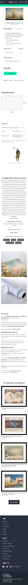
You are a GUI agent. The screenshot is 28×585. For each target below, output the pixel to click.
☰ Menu (2, 2)
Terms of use (6, 548)
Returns (4, 531)
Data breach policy (7, 551)
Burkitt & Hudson (6, 467)
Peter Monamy (14, 24)
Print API (5, 582)
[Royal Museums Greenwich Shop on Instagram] (11, 567)
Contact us (5, 524)
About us (5, 521)
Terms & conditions (7, 543)
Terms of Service (7, 556)
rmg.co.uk (18, 566)
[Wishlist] (23, 2)
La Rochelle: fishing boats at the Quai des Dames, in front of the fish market (14, 493)
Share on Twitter (20, 80)
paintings (18, 242)
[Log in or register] (21, 2)
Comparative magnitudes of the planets (11, 436)
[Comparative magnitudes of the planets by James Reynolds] (14, 424)
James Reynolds (5, 437)
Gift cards (5, 534)
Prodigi (10, 582)
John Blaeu (4, 409)
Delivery (3, 366)
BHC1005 (6, 239)
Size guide (21, 48)
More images (14, 502)
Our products (6, 526)
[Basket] (26, 2)
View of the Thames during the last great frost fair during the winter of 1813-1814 (14, 465)
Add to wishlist (8, 80)
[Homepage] (14, 2)
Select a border (8, 57)
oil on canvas (9, 242)
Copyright (5, 553)
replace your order (15, 370)
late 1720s (20, 239)
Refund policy (6, 558)
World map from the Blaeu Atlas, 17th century (13, 408)
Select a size (13, 48)
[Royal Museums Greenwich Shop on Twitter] (7, 567)
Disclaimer (5, 541)
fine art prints (16, 329)
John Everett (5, 495)
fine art (13, 239)
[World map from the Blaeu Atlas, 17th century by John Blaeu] (14, 396)
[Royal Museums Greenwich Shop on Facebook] (3, 567)
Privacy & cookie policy (8, 546)
